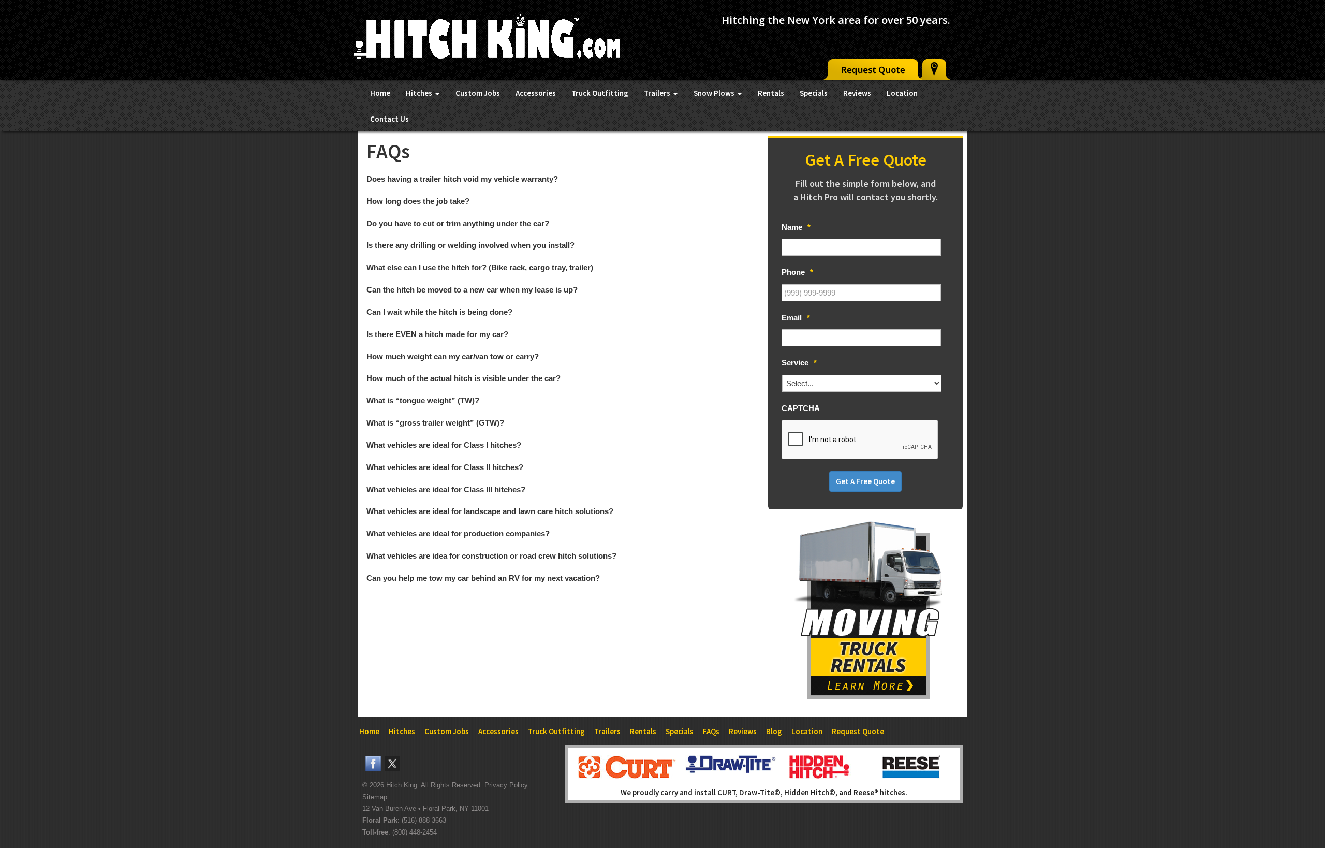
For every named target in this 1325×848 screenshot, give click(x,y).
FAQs (711, 731)
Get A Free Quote (865, 481)
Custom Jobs (477, 93)
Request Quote (858, 731)
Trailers (658, 93)
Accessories (536, 93)
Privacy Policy (505, 785)
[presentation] (860, 440)
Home (380, 93)
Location (902, 93)
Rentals (771, 93)
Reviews (857, 93)
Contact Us (389, 119)
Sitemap (374, 797)
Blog (774, 731)
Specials (814, 93)
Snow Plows (715, 93)
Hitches (420, 93)
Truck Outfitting (599, 93)
